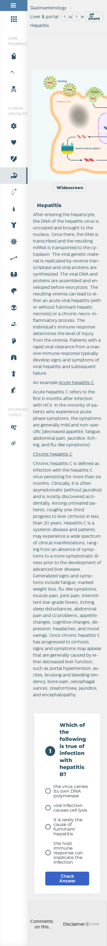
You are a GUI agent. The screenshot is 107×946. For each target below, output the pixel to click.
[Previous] (64, 16)
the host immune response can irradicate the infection (68, 853)
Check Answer (67, 878)
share (94, 18)
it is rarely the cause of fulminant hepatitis (68, 826)
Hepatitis (39, 25)
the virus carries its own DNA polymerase (71, 791)
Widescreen (70, 187)
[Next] (76, 16)
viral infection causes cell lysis (70, 807)
